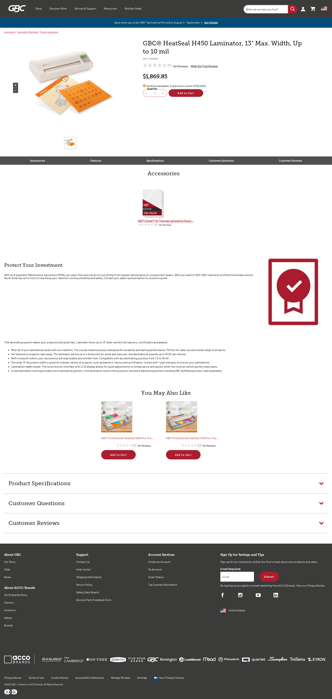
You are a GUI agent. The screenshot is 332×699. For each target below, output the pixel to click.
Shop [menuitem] (39, 8)
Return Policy (84, 584)
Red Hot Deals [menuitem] (133, 8)
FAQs (7, 569)
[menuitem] (301, 8)
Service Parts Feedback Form (93, 599)
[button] (166, 483)
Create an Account (159, 561)
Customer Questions (221, 160)
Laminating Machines (27, 32)
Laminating (9, 32)
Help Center (83, 569)
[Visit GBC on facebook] (229, 595)
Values (8, 617)
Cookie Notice (59, 677)
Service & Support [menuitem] (85, 8)
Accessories (37, 160)
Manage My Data (120, 677)
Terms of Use (36, 677)
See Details (211, 22)
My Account (155, 569)
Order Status (156, 577)
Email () (230, 568)
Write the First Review (204, 66)
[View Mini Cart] (313, 8)
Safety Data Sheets (87, 592)
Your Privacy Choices (171, 677)
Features (95, 160)
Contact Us (83, 561)
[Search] (293, 9)
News (7, 577)
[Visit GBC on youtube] (265, 595)
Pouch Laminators (49, 32)
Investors (10, 610)
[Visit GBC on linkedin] (282, 595)
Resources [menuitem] (110, 8)
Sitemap (142, 677)
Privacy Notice (316, 585)
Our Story (9, 561)
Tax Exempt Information (162, 584)
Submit (269, 576)
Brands (8, 625)
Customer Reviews (290, 160)
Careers (9, 602)
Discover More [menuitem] (58, 8)
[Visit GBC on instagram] (247, 595)
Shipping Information (89, 577)
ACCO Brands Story (15, 594)
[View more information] (144, 85)
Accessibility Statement (89, 677)
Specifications (155, 160)
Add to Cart (185, 93)
